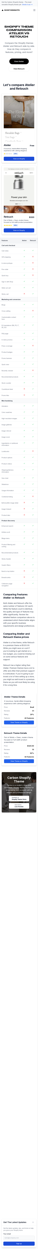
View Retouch (19, 69)
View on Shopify (19, 159)
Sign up (19, 1243)
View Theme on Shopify (19, 722)
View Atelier (19, 61)
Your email (7, 1234)
